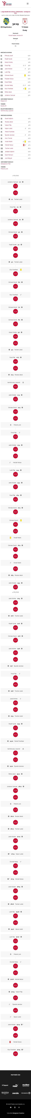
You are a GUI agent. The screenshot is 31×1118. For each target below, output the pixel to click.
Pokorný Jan (4, 169)
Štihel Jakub (8, 92)
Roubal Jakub (9, 122)
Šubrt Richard (9, 155)
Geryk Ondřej (8, 62)
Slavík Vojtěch (9, 118)
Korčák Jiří (20, 35)
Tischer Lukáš (9, 148)
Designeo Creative (18, 1113)
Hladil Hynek (8, 59)
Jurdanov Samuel (10, 95)
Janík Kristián (8, 69)
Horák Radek (12, 35)
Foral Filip (7, 65)
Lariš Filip (7, 72)
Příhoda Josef (9, 55)
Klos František (9, 88)
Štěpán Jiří (4, 101)
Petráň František (9, 131)
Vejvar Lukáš (8, 128)
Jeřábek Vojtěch (9, 151)
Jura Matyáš (8, 158)
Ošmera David (9, 75)
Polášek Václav (9, 79)
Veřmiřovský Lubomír (7, 111)
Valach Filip (8, 125)
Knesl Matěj (8, 82)
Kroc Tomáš (8, 138)
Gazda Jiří (3, 106)
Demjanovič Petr (5, 164)
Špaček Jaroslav (9, 135)
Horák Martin (8, 141)
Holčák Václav (9, 145)
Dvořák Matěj (9, 85)
